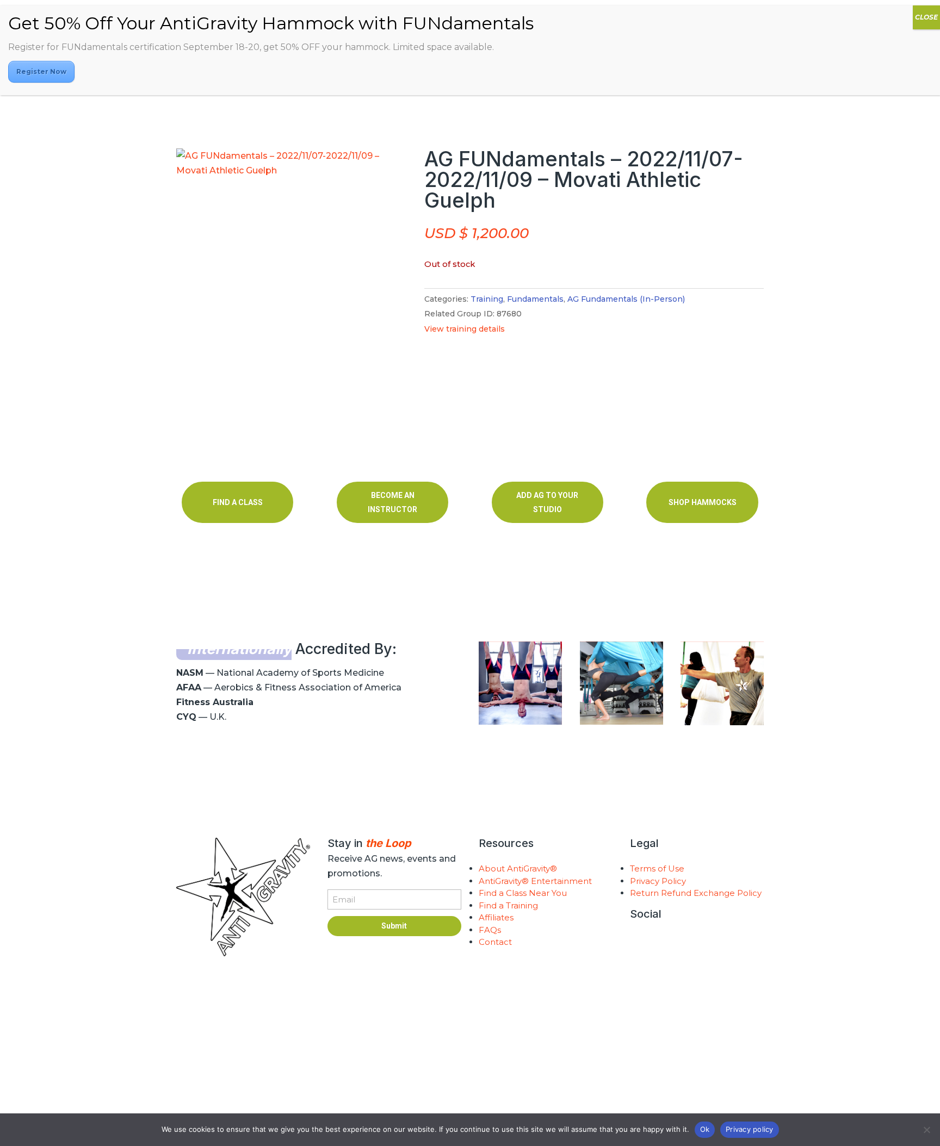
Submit (394, 925)
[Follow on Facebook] (682, 942)
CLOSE (926, 17)
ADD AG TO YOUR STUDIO (547, 502)
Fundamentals (535, 299)
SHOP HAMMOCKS (703, 502)
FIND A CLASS (238, 502)
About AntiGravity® (518, 868)
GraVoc (463, 1076)
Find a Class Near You (523, 893)
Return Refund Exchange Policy (696, 893)
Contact (495, 942)
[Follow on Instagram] (638, 942)
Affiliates (496, 917)
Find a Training (508, 905)
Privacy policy (750, 1129)
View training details (464, 329)
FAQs (490, 930)
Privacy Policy (658, 881)
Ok (705, 1129)
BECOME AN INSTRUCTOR (392, 502)
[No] (926, 1129)
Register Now (41, 71)
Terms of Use (657, 868)
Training (487, 299)
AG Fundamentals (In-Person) (626, 299)
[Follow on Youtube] (660, 942)
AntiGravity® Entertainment (535, 881)
